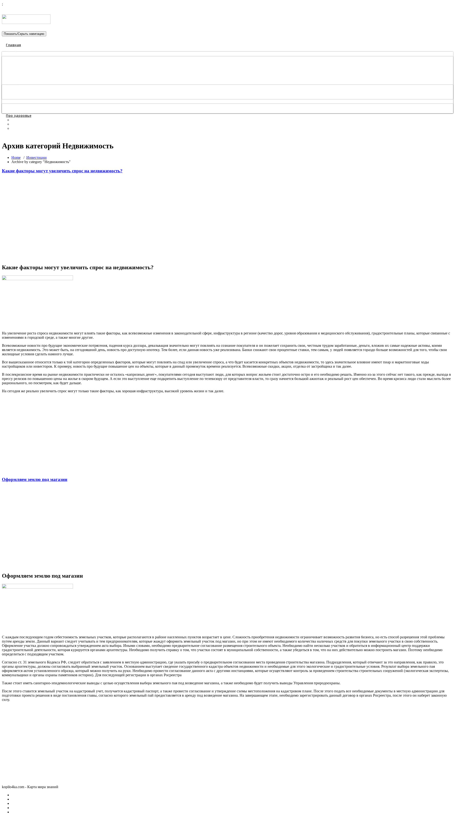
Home (16, 157)
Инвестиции (36, 157)
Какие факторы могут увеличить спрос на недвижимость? (62, 170)
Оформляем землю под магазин (34, 479)
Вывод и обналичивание (29, 111)
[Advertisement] (144, 218)
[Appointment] (26, 21)
